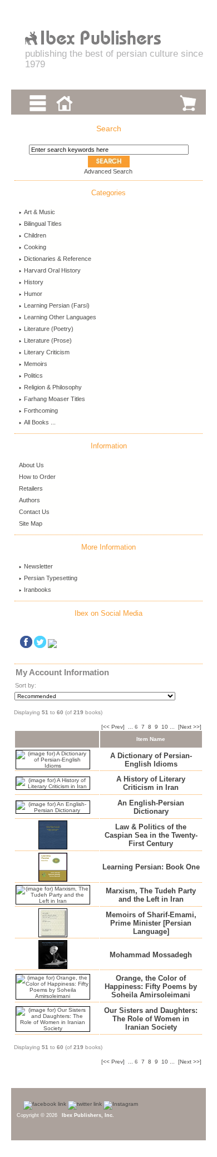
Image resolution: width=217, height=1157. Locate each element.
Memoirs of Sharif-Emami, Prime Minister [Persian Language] (151, 923)
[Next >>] (189, 727)
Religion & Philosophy (53, 387)
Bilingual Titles (43, 223)
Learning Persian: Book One (151, 867)
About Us (31, 465)
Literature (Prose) (48, 340)
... (130, 727)
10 (164, 727)
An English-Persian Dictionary (150, 807)
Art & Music (39, 212)
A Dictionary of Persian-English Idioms (151, 759)
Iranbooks (37, 589)
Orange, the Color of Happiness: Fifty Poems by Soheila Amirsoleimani (151, 986)
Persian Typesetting (50, 578)
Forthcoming (41, 410)
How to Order (37, 476)
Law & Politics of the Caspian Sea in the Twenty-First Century (151, 835)
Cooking (35, 247)
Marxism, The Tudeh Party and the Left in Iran (151, 895)
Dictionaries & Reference (57, 258)
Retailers (31, 488)
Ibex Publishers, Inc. (88, 1115)
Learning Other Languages (60, 317)
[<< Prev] (113, 727)
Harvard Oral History (52, 270)
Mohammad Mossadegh (151, 955)
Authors (29, 500)
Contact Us (34, 511)
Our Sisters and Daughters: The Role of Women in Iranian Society (151, 1018)
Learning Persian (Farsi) (57, 305)
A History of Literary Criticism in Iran (150, 783)
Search (108, 128)
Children (35, 235)
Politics (33, 375)
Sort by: (25, 685)
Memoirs (35, 363)
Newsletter (38, 566)
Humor (33, 293)
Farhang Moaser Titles (54, 398)
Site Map (30, 523)
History (33, 282)
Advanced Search (108, 171)
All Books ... (40, 422)
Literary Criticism (47, 352)
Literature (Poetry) (48, 328)
